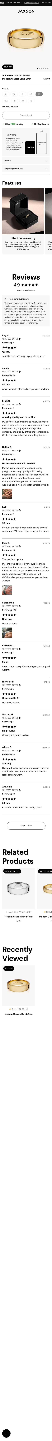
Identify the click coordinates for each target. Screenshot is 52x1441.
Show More (26, 825)
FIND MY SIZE (12, 106)
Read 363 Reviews (22, 75)
